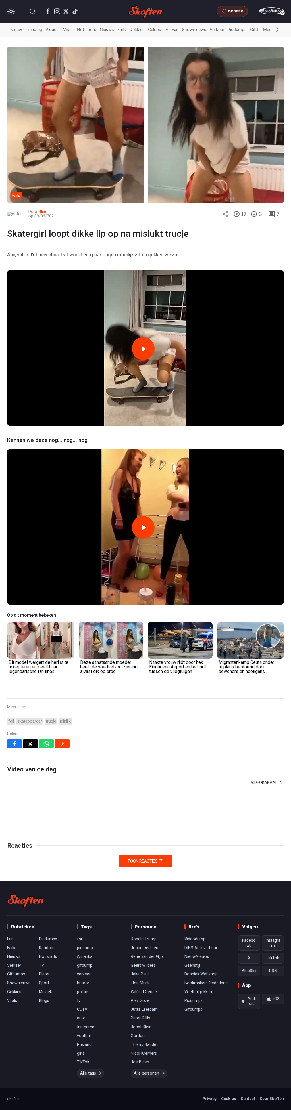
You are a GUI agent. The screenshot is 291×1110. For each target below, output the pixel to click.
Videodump (194, 939)
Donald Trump (144, 939)
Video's (52, 29)
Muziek (45, 991)
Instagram (86, 1027)
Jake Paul (140, 974)
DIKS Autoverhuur (200, 947)
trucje (51, 721)
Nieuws (107, 29)
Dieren (45, 974)
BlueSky (249, 970)
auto (81, 1018)
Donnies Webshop (201, 974)
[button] (32, 11)
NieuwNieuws (196, 956)
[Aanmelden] (271, 11)
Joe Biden (140, 1062)
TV (41, 965)
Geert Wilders (143, 965)
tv (166, 29)
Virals (68, 29)
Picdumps (237, 29)
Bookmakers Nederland (206, 983)
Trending (34, 29)
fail (11, 721)
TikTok (83, 1062)
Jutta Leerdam (144, 1009)
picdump (85, 947)
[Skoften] (25, 900)
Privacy (210, 1098)
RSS (273, 970)
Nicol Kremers (144, 1053)
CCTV (82, 1009)
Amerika (84, 956)
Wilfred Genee (144, 991)
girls (80, 1053)
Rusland (84, 1044)
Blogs (44, 1000)
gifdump (84, 965)
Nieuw (16, 29)
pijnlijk (65, 721)
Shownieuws (194, 29)
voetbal (84, 1035)
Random (47, 947)
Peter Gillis (140, 1018)
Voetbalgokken (198, 991)
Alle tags (88, 1073)
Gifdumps (16, 974)
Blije (42, 211)
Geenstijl (192, 965)
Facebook (249, 943)
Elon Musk (140, 983)
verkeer (84, 974)
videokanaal (264, 782)
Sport (44, 983)
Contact (248, 1098)
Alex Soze (140, 1000)
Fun (175, 29)
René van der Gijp (147, 956)
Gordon (138, 1035)
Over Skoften (272, 1098)
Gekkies (137, 29)
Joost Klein (141, 1027)
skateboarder (30, 721)
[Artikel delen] (225, 214)
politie (82, 991)
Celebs (154, 29)
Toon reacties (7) (146, 861)
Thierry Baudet (144, 1044)
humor (83, 983)
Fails (121, 29)
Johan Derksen (144, 947)
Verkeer (217, 29)
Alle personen (146, 1073)
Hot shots (86, 29)
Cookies (228, 1098)
